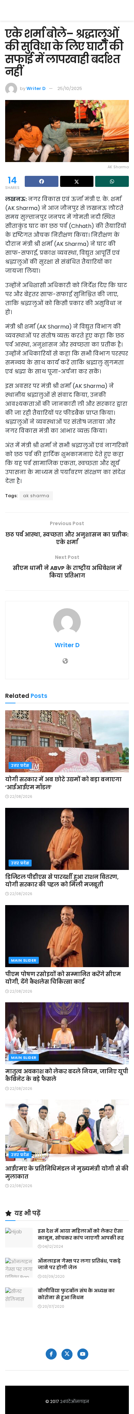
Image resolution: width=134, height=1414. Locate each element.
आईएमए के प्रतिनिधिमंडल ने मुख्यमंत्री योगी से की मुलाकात (67, 1172)
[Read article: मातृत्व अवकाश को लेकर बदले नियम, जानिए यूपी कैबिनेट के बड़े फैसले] (67, 1033)
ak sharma (36, 496)
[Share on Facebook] (41, 181)
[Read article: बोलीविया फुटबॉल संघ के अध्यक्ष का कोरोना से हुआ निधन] (19, 1297)
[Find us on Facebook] (51, 1354)
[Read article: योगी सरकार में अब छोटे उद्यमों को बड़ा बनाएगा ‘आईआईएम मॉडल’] (67, 741)
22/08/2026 (20, 796)
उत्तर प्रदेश (20, 765)
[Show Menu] (125, 10)
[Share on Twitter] (77, 181)
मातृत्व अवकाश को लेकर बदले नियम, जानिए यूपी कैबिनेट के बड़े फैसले (66, 1075)
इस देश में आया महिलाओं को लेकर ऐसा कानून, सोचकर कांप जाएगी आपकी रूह (81, 1234)
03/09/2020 (53, 1276)
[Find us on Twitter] (67, 1354)
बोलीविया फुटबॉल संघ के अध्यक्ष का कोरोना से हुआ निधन (76, 1294)
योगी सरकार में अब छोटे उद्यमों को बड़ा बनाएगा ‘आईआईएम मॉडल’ (63, 783)
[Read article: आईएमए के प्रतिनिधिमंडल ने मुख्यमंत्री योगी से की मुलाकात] (67, 1131)
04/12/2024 (52, 1246)
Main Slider (23, 960)
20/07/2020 (52, 1306)
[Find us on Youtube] (82, 1354)
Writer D (36, 88)
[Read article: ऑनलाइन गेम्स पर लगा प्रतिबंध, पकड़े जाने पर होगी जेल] (19, 1267)
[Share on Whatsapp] (112, 181)
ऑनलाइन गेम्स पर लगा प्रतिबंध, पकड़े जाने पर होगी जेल (79, 1264)
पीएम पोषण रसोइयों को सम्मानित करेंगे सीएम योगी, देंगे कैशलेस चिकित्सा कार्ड (63, 978)
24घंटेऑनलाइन (74, 1401)
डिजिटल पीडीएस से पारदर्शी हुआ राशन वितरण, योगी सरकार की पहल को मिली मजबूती (62, 881)
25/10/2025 (69, 88)
